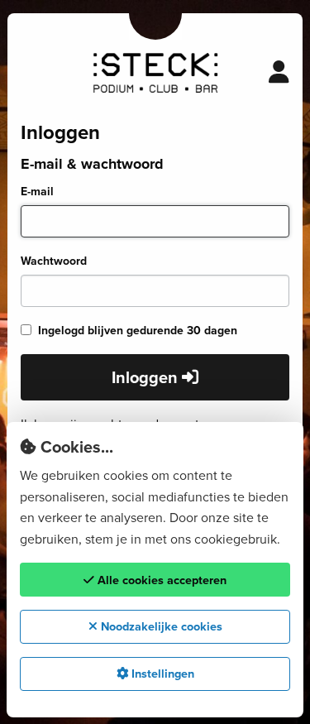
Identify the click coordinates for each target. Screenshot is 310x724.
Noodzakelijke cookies (160, 626)
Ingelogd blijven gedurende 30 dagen (137, 330)
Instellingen (161, 673)
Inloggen (147, 377)
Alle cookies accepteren (160, 580)
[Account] (279, 72)
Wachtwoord (54, 261)
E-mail (37, 191)
